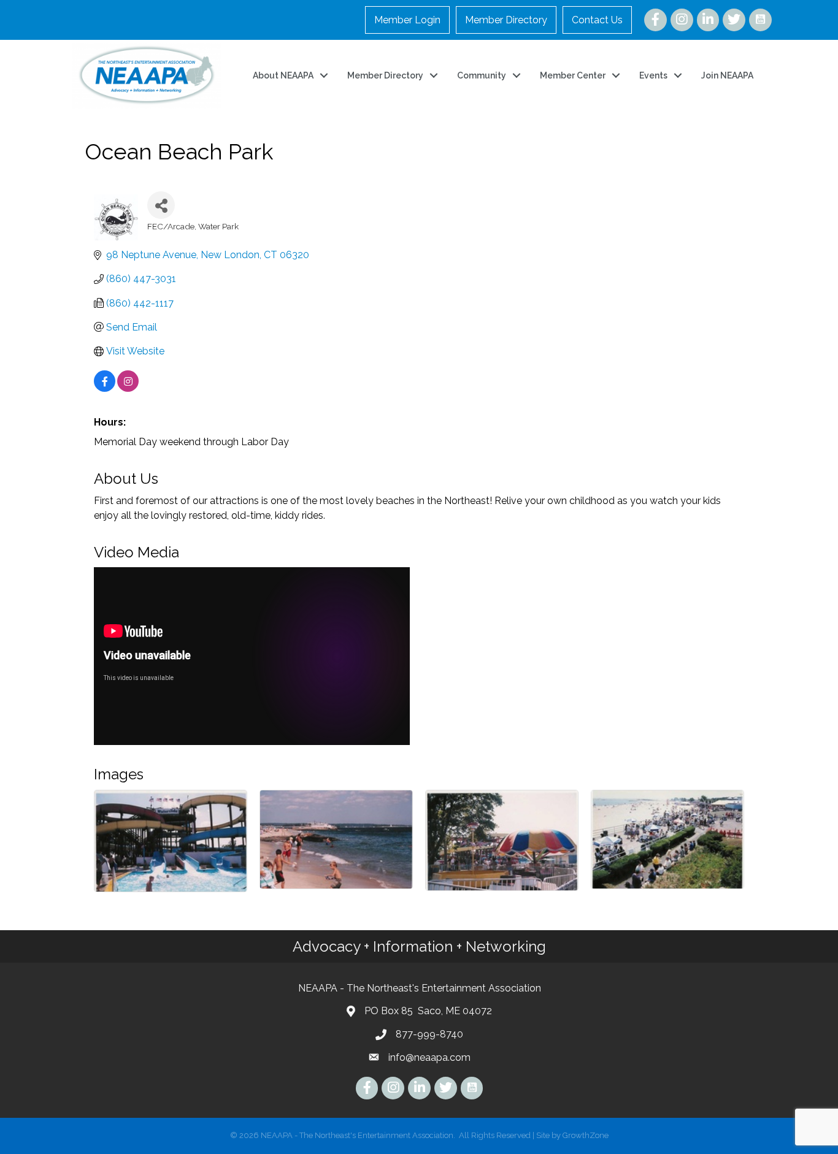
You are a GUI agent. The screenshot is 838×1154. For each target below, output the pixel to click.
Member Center (572, 75)
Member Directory (506, 20)
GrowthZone (586, 1135)
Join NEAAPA (727, 75)
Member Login (407, 20)
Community (481, 75)
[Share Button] (161, 205)
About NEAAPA (283, 75)
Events (653, 75)
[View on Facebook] (104, 388)
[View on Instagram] (128, 388)
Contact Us (597, 20)
